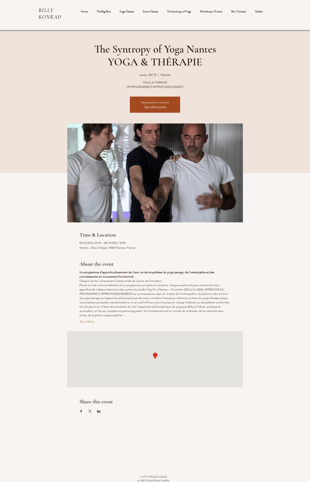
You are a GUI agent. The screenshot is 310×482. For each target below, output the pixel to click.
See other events (155, 106)
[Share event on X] (90, 411)
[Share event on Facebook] (81, 411)
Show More (86, 321)
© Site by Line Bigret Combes (153, 480)
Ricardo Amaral (158, 476)
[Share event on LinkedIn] (98, 411)
